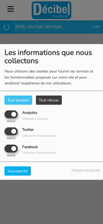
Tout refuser (49, 100)
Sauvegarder (17, 170)
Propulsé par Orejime (86, 170)
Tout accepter (18, 100)
